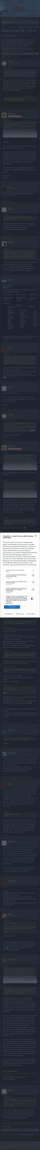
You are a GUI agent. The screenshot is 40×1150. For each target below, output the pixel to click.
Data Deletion (9, 614)
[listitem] (20, 571)
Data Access (20, 614)
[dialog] (20, 575)
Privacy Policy (31, 614)
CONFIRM (12, 607)
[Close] (36, 536)
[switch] (32, 575)
